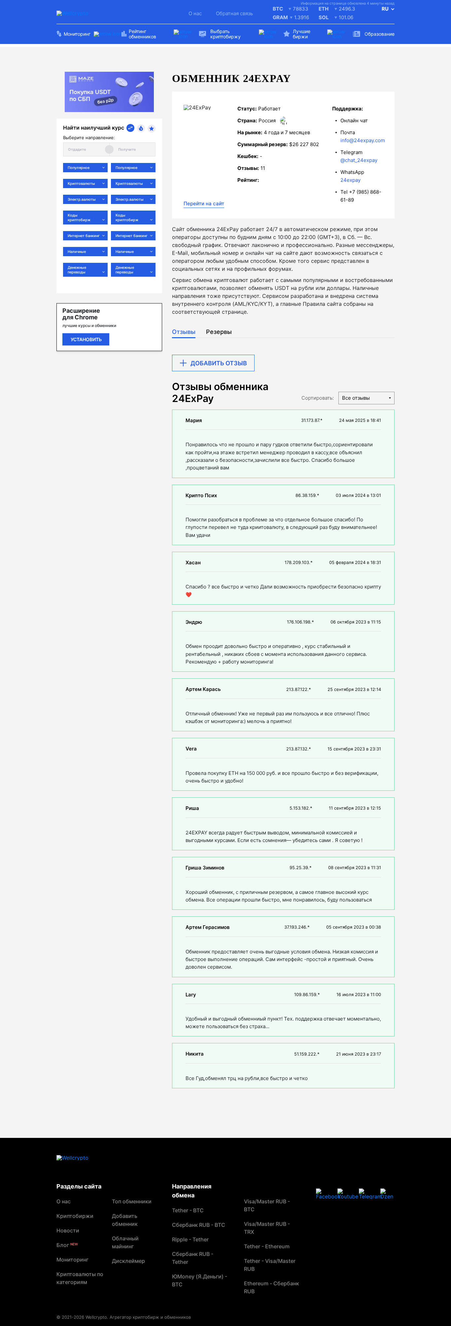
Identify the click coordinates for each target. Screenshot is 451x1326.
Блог (67, 1245)
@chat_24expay (358, 160)
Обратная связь (234, 13)
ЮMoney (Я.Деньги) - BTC (199, 1280)
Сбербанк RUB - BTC (198, 1225)
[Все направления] (130, 128)
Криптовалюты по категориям (79, 1278)
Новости (67, 1230)
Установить (86, 339)
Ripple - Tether (190, 1239)
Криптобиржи (74, 1216)
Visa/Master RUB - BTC (267, 1205)
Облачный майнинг (125, 1242)
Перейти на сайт (204, 203)
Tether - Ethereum (267, 1246)
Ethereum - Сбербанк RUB (271, 1287)
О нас (195, 13)
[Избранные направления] (152, 129)
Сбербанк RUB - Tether (192, 1258)
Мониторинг (72, 1259)
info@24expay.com (362, 140)
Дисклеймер (128, 1261)
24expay (350, 180)
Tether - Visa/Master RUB (269, 1265)
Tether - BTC (188, 1210)
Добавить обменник (125, 1220)
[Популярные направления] (141, 128)
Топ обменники (132, 1201)
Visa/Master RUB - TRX (267, 1228)
